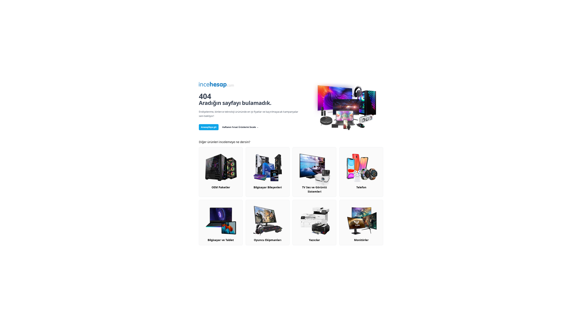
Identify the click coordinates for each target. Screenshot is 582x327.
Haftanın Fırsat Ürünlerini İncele (240, 127)
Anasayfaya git (208, 127)
